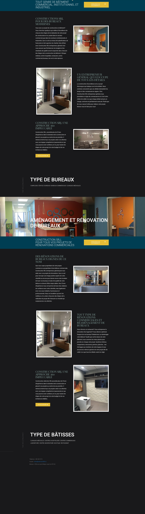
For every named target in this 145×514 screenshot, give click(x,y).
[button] (96, 32)
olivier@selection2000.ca (40, 488)
